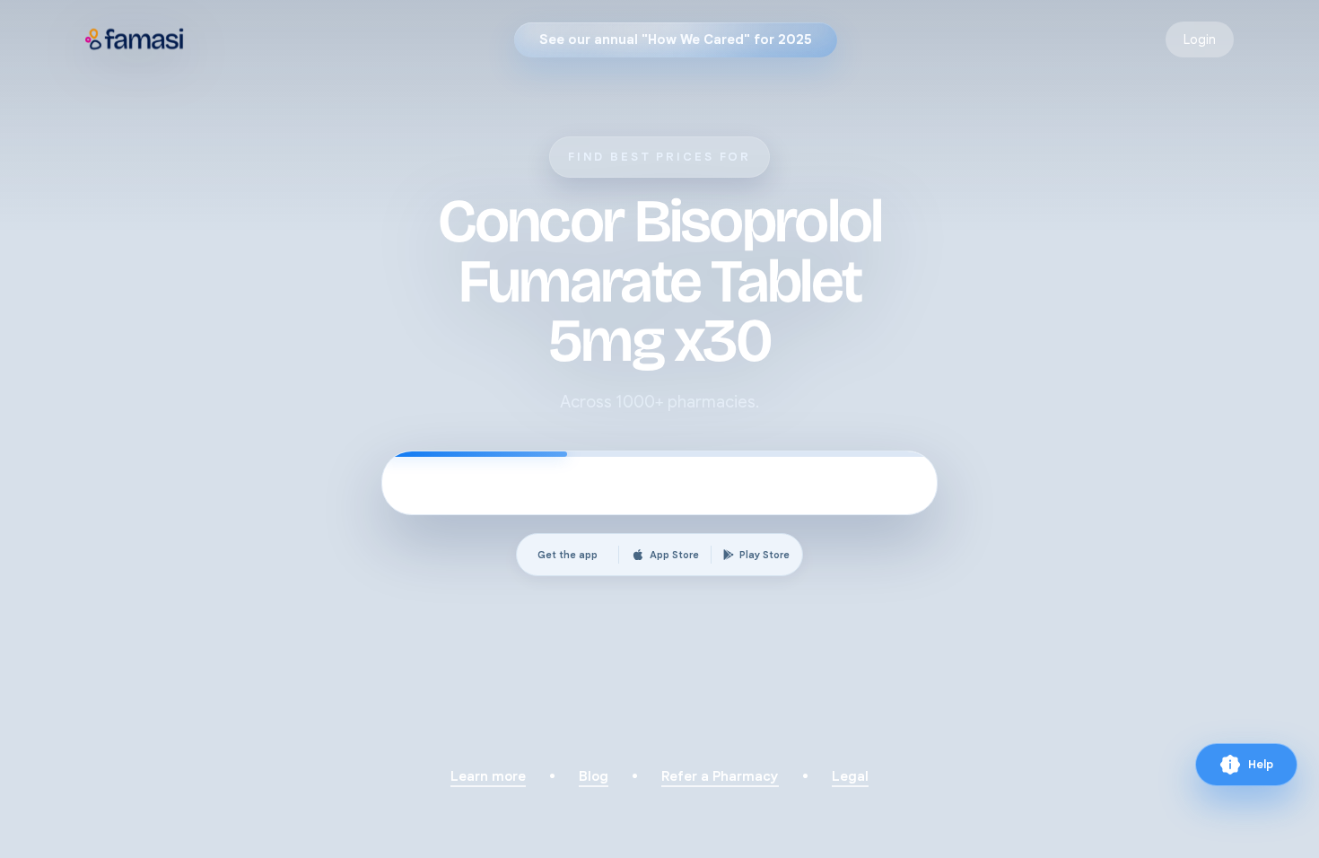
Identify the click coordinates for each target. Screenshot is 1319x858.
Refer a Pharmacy (720, 776)
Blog (593, 776)
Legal (850, 776)
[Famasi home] (135, 39)
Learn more (488, 776)
